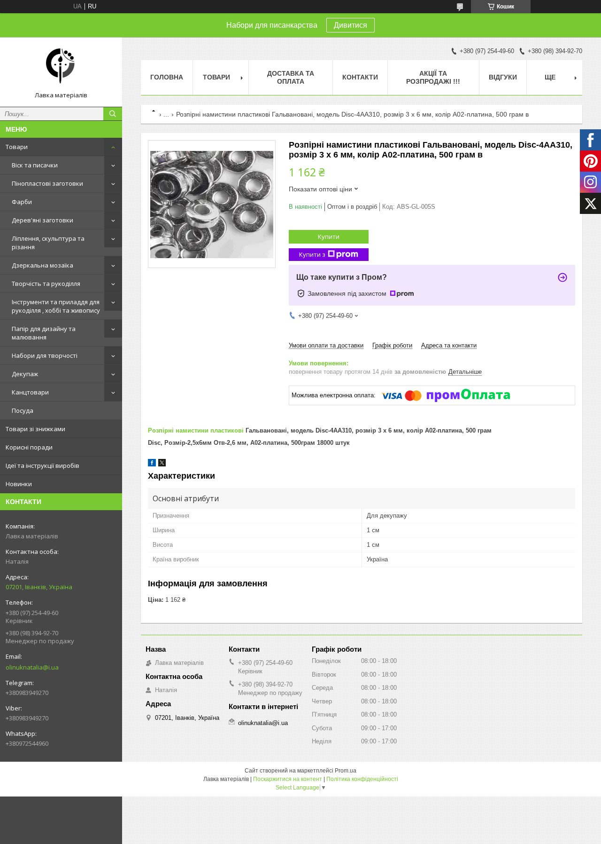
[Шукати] (112, 114)
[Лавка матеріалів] (61, 67)
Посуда (22, 410)
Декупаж (25, 374)
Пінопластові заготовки (47, 183)
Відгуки (503, 77)
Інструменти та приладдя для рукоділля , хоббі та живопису (56, 306)
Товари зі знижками (35, 429)
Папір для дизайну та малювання (44, 332)
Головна (166, 77)
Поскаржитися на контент (287, 779)
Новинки (19, 484)
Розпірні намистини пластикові (196, 430)
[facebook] (152, 464)
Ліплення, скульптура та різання (48, 242)
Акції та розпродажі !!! (433, 77)
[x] (162, 464)
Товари (17, 146)
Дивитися (350, 25)
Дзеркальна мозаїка (42, 265)
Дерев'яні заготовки (42, 220)
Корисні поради (29, 447)
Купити (328, 236)
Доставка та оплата (290, 77)
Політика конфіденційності (362, 779)
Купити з (312, 254)
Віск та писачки (35, 165)
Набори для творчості (44, 355)
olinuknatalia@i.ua (32, 667)
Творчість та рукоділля (46, 283)
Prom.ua (345, 770)
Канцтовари (30, 392)
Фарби (22, 201)
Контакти (360, 77)
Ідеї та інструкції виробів (42, 465)
